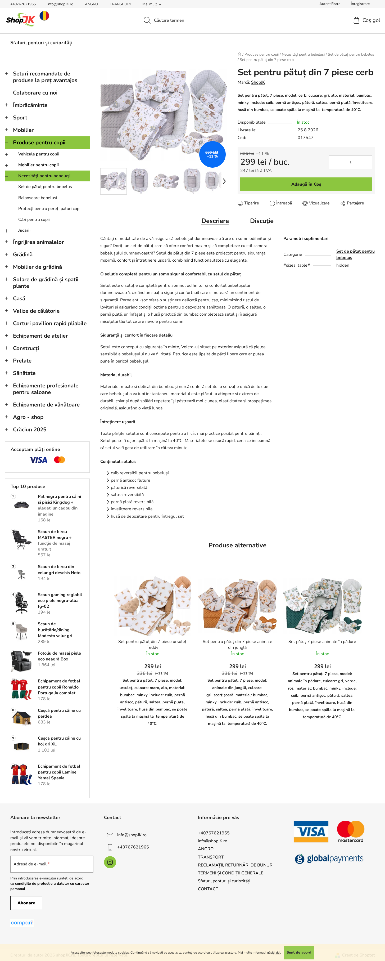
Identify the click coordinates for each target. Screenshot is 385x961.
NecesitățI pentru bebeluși (44, 176)
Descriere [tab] (215, 221)
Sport (20, 117)
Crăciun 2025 (29, 429)
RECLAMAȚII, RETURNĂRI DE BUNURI (236, 865)
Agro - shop (28, 417)
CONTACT (208, 889)
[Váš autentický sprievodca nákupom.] (22, 923)
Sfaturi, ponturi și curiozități (224, 881)
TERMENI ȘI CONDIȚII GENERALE (230, 873)
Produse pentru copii (39, 142)
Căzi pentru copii (34, 219)
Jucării (24, 230)
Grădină (23, 254)
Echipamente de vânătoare (46, 404)
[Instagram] (110, 862)
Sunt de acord (299, 952)
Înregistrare (360, 3)
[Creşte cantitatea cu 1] (368, 162)
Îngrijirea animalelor (38, 242)
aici (277, 952)
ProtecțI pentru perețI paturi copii (49, 209)
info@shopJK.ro (60, 4)
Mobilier (23, 130)
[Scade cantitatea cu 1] (333, 162)
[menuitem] (41, 43)
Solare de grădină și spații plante (45, 283)
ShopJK (258, 82)
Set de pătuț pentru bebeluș (45, 187)
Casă (19, 298)
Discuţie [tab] (262, 221)
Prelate (22, 360)
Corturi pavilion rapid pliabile (50, 323)
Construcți (26, 348)
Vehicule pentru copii (38, 154)
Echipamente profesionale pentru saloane (45, 389)
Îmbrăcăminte (30, 105)
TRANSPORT (121, 4)
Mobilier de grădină (37, 267)
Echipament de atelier (40, 335)
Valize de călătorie (36, 311)
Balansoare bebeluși (37, 198)
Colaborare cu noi (35, 92)
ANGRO (91, 4)
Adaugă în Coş (306, 184)
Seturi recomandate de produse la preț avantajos (45, 77)
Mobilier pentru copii (38, 165)
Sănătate (24, 373)
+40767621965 (23, 4)
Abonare (26, 903)
